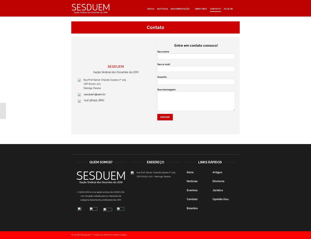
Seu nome (163, 51)
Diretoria (201, 9)
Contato (215, 9)
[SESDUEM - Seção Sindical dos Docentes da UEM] (90, 8)
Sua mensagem (166, 89)
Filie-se (228, 9)
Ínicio (150, 9)
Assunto (162, 77)
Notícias (162, 9)
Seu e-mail (163, 64)
